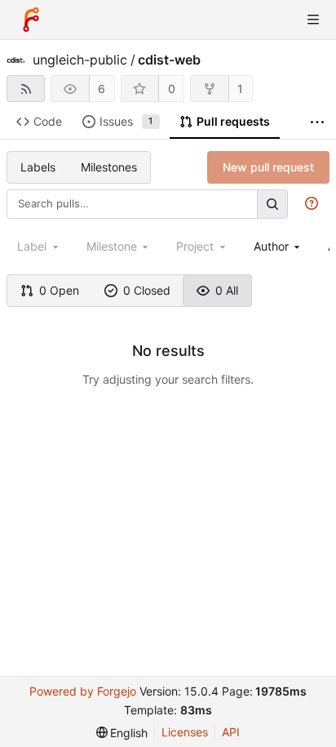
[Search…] (272, 203)
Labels (37, 167)
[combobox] (278, 246)
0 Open (59, 290)
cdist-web (169, 59)
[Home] (31, 19)
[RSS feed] (26, 88)
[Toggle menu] (313, 19)
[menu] (122, 733)
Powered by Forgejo (82, 691)
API (231, 732)
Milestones (109, 167)
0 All (226, 290)
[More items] (317, 122)
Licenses (184, 732)
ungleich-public (80, 59)
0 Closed (146, 290)
